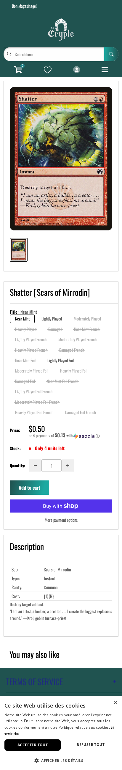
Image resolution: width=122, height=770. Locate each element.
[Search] (111, 54)
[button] (70, 435)
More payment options (61, 520)
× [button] (115, 702)
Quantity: (17, 465)
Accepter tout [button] (32, 744)
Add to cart (29, 487)
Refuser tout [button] (91, 744)
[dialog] (61, 733)
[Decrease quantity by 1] (35, 465)
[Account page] (76, 70)
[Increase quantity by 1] (68, 465)
